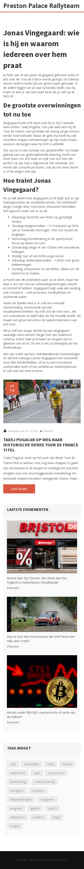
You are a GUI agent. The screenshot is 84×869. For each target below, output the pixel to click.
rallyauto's (17, 817)
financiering (18, 782)
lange (56, 817)
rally (13, 764)
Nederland (31, 764)
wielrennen (17, 773)
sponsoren (55, 773)
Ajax (37, 773)
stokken (38, 817)
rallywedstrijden (21, 799)
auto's (52, 808)
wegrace (16, 808)
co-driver (38, 791)
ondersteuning (45, 782)
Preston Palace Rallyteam (41, 6)
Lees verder (19, 489)
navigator (16, 791)
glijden (35, 808)
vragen (15, 826)
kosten (67, 764)
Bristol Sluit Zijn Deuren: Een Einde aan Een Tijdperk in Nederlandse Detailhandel (37, 580)
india (50, 764)
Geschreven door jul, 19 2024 (23, 431)
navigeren (47, 799)
